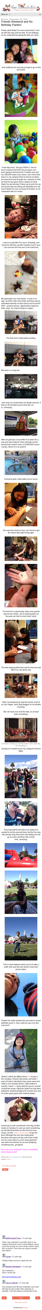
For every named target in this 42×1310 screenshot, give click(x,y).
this (28, 1077)
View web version (21, 1302)
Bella (7, 1159)
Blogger (25, 1307)
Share (5, 1169)
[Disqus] (21, 1203)
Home (21, 1298)
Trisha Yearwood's (21, 1133)
